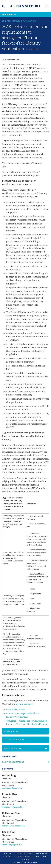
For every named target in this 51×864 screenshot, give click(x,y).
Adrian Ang (9, 775)
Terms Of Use (42, 854)
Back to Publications (13, 762)
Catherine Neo (11, 813)
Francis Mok (9, 794)
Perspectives (13, 21)
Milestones (29, 854)
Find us (44, 857)
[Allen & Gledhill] (25, 6)
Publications (30, 21)
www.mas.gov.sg (24, 704)
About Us (7, 854)
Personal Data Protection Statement (21, 857)
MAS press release (15, 709)
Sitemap (25, 860)
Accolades (18, 854)
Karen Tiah (8, 832)
